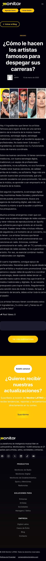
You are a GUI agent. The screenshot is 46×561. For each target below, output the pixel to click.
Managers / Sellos (23, 511)
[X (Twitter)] (15, 456)
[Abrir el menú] (42, 4)
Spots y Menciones (23, 481)
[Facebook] (2, 456)
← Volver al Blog (10, 24)
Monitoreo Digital (23, 474)
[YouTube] (33, 456)
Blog (23, 532)
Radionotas (23, 485)
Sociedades (23, 507)
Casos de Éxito (23, 528)
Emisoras (23, 499)
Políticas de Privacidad (7, 557)
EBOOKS (23, 35)
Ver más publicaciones (23, 339)
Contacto (23, 536)
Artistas (23, 503)
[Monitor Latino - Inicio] (11, 4)
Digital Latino (23, 524)
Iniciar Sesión (27, 10)
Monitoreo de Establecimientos (23, 478)
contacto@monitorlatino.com (28, 557)
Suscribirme (23, 414)
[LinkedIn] (21, 456)
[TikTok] (27, 456)
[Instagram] (8, 456)
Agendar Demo (10, 10)
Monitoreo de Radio (23, 470)
